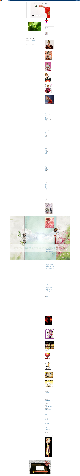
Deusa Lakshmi (47, 398)
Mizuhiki (46, 163)
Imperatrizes (46, 144)
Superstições (46, 188)
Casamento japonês (47, 114)
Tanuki (45, 190)
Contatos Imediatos (47, 394)
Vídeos (45, 195)
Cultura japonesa (40, 3)
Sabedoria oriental (47, 178)
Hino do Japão (46, 139)
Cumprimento (46, 122)
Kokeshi (45, 155)
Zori (45, 200)
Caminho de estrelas (47, 404)
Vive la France (47, 392)
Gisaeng (46, 407)
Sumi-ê (45, 186)
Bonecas (45, 110)
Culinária (46, 121)
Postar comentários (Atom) (31, 65)
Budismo (46, 113)
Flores (45, 132)
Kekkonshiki (46, 152)
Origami (45, 173)
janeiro (47, 296)
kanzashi (46, 149)
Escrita (45, 127)
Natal (45, 168)
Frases (45, 133)
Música (45, 166)
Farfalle (46, 414)
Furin (45, 135)
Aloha (46, 417)
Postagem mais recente (28, 63)
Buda (45, 112)
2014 (46, 297)
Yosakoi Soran (47, 246)
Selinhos (46, 184)
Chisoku (45, 117)
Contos (45, 120)
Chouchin (46, 118)
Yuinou (45, 199)
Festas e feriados (46, 130)
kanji (45, 148)
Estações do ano (46, 129)
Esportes (45, 128)
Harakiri (45, 138)
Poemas (34, 40)
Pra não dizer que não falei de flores (48, 390)
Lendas (45, 156)
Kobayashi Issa (46, 154)
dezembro (47, 236)
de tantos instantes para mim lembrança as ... (49, 294)
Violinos (46, 427)
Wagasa (45, 197)
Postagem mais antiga (40, 63)
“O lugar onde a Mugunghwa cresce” (48, 406)
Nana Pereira (46, 167)
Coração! (46, 431)
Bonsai (45, 111)
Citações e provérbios (47, 119)
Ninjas (45, 170)
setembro (47, 237)
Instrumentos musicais (47, 145)
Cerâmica (46, 115)
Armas (45, 109)
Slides (45, 185)
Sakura (45, 180)
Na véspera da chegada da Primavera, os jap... (49, 250)
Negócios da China (47, 411)
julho (46, 239)
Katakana (46, 150)
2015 (46, 235)
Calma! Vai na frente (47, 419)
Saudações (46, 183)
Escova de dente (47, 423)
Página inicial (34, 63)
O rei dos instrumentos (48, 426)
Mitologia (46, 162)
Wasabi (45, 198)
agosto (47, 238)
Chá (45, 116)
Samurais (46, 181)
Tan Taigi (46, 189)
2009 (46, 303)
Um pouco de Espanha (48, 409)
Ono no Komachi (46, 172)
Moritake (46, 164)
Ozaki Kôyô (31, 40)
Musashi (45, 165)
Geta (45, 137)
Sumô (45, 187)
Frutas (45, 134)
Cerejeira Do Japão (48, 293)
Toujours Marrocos (47, 429)
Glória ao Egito (47, 422)
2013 (46, 298)
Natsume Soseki (46, 169)
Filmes (45, 131)
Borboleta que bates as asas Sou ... (50, 280)
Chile (46, 413)
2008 (46, 304)
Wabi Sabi (46, 196)
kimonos (46, 153)
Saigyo (45, 179)
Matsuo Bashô (46, 161)
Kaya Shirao (46, 151)
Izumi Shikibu (46, 147)
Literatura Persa (47, 402)
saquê (45, 182)
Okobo (45, 171)
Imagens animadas (47, 143)
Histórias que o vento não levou (49, 400)
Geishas (45, 136)
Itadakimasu (46, 146)
